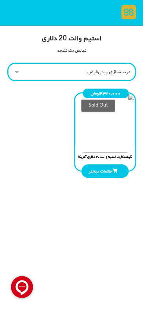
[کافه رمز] (127, 12)
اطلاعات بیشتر (101, 171)
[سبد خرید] (15, 12)
